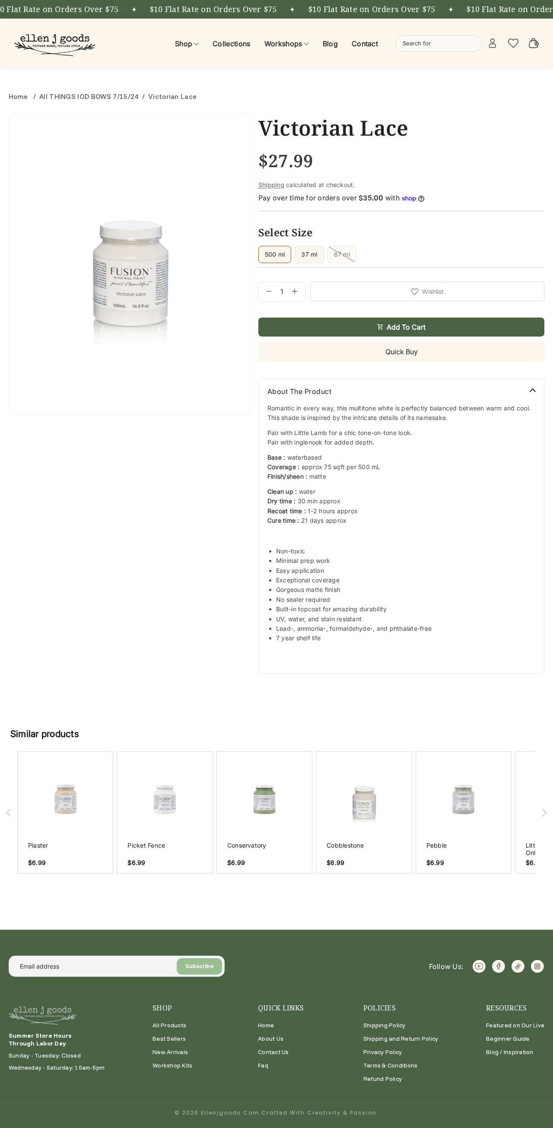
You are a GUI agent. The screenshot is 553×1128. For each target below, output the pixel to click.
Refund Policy (382, 1079)
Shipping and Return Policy (400, 1038)
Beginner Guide (507, 1038)
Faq (263, 1065)
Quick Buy (401, 351)
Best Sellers (169, 1038)
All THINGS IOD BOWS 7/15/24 (89, 96)
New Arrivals (170, 1052)
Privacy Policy (382, 1052)
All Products (169, 1025)
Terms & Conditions (390, 1065)
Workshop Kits (172, 1065)
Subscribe (199, 966)
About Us (270, 1038)
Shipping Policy (384, 1025)
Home (19, 96)
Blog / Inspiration (509, 1052)
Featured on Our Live (515, 1025)
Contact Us (273, 1052)
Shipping (271, 184)
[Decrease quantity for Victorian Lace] (264, 291)
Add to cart (406, 327)
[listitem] (65, 812)
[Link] (56, 43)
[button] (8, 812)
